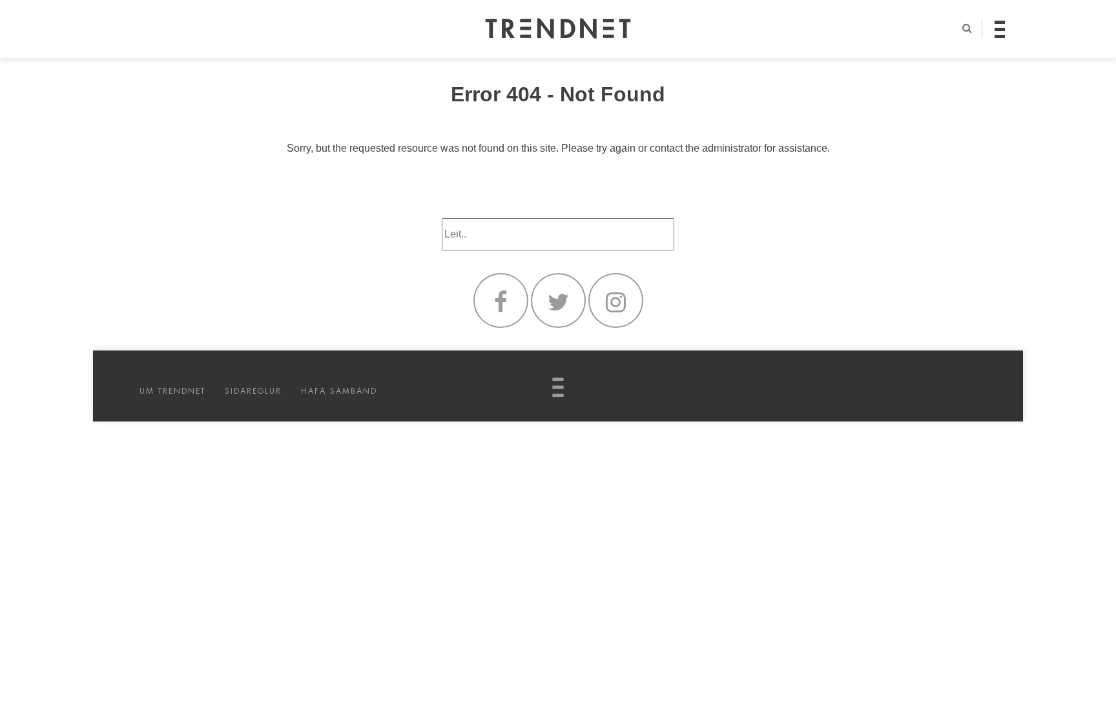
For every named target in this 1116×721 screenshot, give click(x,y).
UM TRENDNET (172, 391)
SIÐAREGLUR (253, 391)
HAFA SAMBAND (339, 391)
